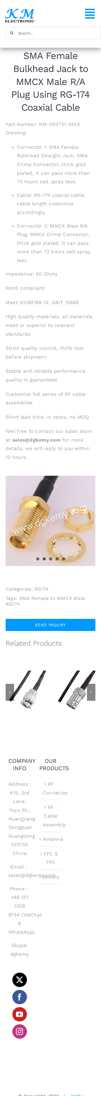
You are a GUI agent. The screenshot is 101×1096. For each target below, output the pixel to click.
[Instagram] (19, 1031)
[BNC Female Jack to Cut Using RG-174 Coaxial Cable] (74, 692)
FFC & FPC (51, 858)
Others (51, 877)
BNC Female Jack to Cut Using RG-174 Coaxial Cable (74, 680)
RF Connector (51, 788)
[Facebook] (19, 997)
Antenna (51, 839)
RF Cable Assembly (51, 815)
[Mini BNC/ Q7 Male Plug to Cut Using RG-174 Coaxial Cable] (27, 692)
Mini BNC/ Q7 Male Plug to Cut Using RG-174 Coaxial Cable (26, 680)
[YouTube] (19, 1014)
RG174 (42, 589)
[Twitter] (19, 980)
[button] (10, 692)
